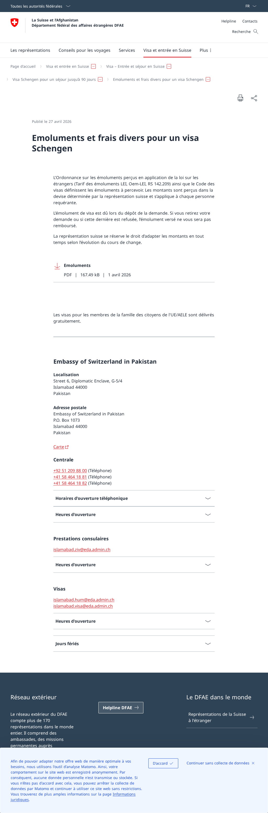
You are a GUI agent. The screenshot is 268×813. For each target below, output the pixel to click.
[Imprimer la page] (240, 98)
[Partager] (254, 98)
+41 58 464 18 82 (70, 483)
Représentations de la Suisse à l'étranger (217, 717)
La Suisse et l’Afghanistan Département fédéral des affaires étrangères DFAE (78, 22)
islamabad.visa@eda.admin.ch (83, 606)
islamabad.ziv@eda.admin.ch (81, 549)
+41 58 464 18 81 (70, 477)
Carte (58, 447)
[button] (84, 50)
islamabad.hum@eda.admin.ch (83, 600)
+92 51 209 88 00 (70, 470)
